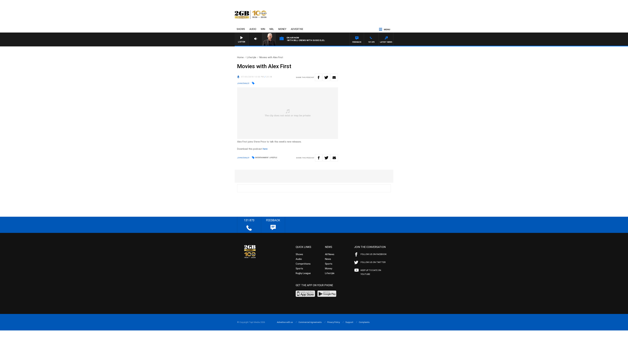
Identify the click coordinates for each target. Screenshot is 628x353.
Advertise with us (285, 322)
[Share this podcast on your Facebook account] (318, 77)
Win (263, 29)
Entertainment (262, 158)
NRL (272, 29)
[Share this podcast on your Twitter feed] (326, 77)
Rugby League (303, 273)
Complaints (364, 322)
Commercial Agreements (310, 322)
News (328, 259)
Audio (252, 29)
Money (282, 29)
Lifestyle (251, 57)
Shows (241, 29)
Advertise (297, 29)
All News (329, 254)
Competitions (303, 263)
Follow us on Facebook (374, 254)
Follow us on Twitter (373, 262)
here (265, 148)
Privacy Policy (333, 322)
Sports (299, 268)
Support (349, 322)
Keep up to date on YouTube (371, 272)
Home (240, 57)
